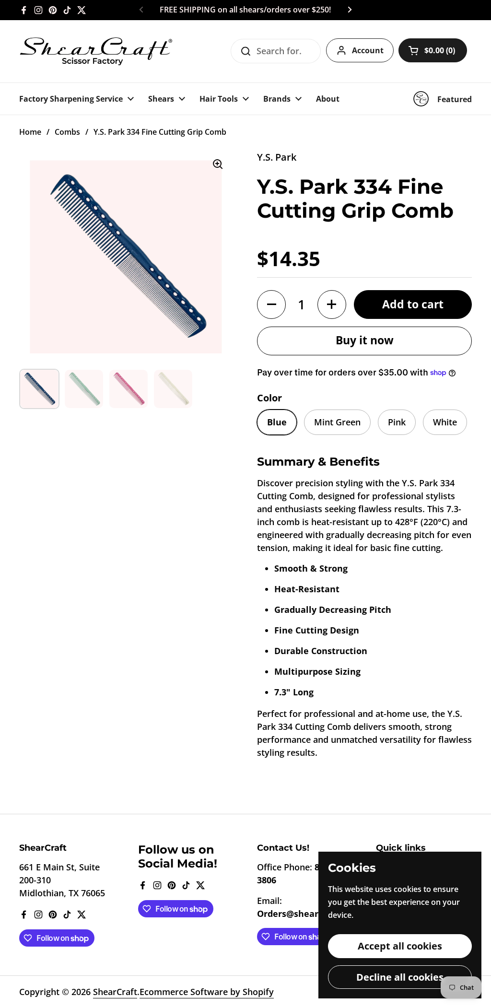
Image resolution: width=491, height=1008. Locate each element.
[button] (432, 50)
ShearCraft (115, 991)
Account (368, 50)
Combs (67, 132)
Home (30, 132)
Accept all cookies (400, 945)
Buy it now (365, 340)
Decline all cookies (400, 977)
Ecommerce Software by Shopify (207, 991)
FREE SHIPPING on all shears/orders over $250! (245, 10)
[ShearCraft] (96, 51)
